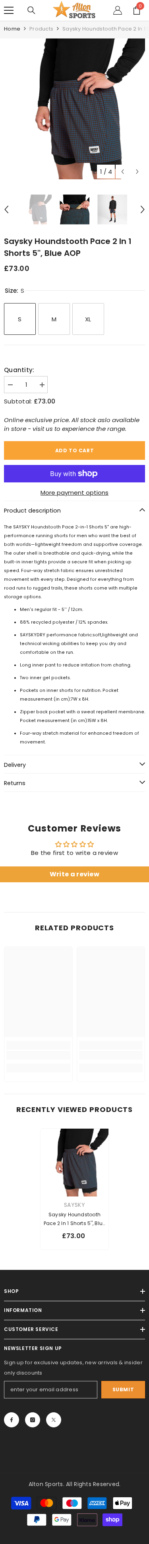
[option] (74, 108)
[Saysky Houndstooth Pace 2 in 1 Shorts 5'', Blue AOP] (74, 1162)
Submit (123, 1389)
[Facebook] (11, 1419)
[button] (123, 172)
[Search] (31, 10)
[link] (38, 1055)
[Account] (117, 10)
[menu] (9, 10)
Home (12, 29)
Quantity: (19, 370)
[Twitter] (53, 1419)
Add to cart (74, 450)
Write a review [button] (74, 874)
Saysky (74, 1205)
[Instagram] (32, 1419)
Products (41, 29)
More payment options (74, 492)
